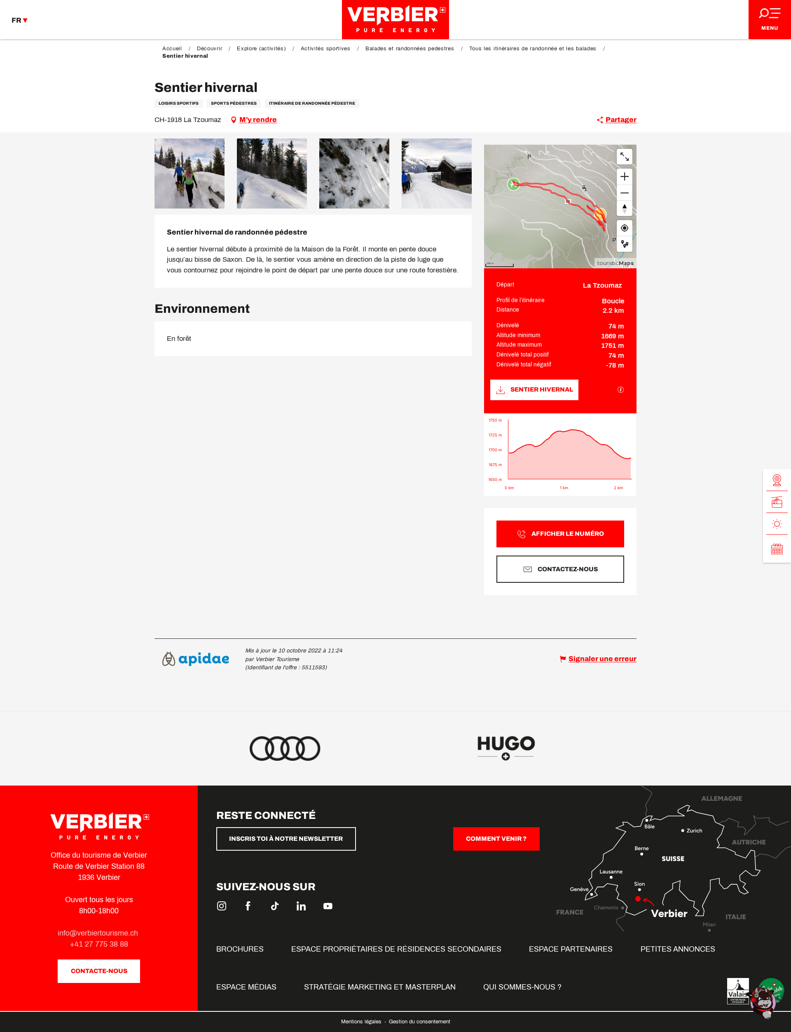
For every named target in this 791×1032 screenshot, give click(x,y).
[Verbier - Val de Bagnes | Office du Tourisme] (395, 19)
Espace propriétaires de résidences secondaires (396, 949)
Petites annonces (678, 949)
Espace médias (246, 987)
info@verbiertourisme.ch (99, 933)
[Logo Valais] (738, 991)
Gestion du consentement (419, 1022)
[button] (189, 173)
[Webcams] (777, 480)
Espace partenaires (571, 949)
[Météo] (777, 524)
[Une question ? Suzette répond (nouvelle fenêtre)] (762, 1002)
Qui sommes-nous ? (522, 987)
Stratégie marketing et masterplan (380, 987)
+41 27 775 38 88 (99, 944)
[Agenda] (777, 549)
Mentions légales (362, 1022)
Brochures (240, 949)
